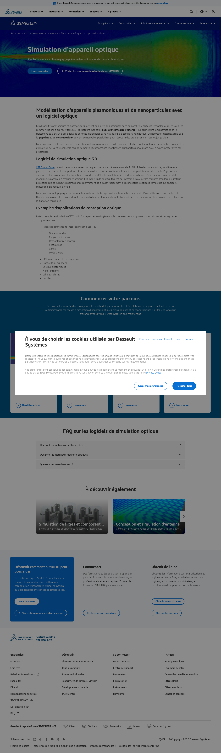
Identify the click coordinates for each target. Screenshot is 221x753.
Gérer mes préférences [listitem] (150, 386)
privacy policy (153, 372)
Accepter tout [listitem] (184, 386)
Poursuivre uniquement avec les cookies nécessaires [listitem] (167, 339)
